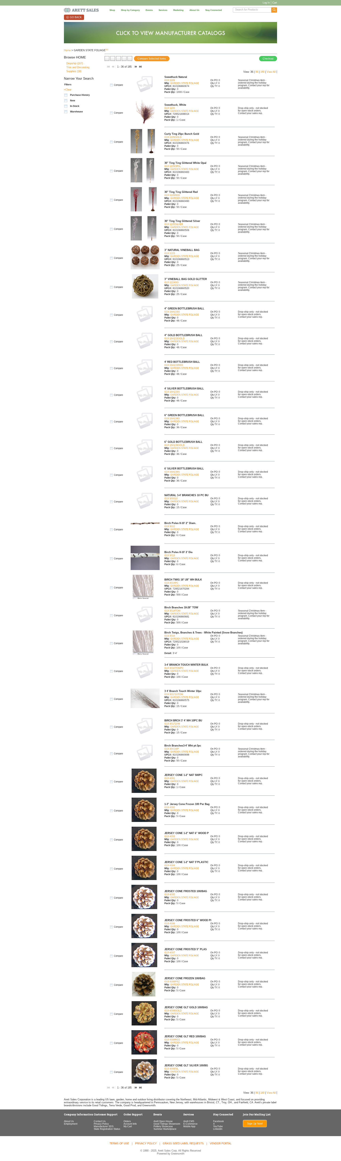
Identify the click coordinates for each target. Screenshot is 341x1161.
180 (262, 71)
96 (256, 71)
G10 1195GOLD (173, 137)
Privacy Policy (101, 1123)
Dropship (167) (74, 63)
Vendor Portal (220, 1143)
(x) (107, 49)
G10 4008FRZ (172, 981)
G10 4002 (169, 807)
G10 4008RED (172, 1039)
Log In (266, 2)
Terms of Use (119, 1143)
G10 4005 (169, 894)
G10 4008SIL (171, 1068)
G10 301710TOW (173, 694)
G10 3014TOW (172, 610)
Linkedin (217, 1129)
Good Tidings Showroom (167, 1123)
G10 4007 (169, 952)
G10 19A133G (172, 311)
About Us (69, 1121)
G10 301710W (172, 723)
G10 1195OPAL (172, 166)
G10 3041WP (171, 748)
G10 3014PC (171, 582)
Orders (127, 1121)
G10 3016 (169, 635)
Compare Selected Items (152, 58)
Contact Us (100, 1121)
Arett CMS (188, 1121)
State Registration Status (107, 1129)
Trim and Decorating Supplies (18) (77, 69)
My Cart (128, 1126)
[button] (274, 10)
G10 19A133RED (173, 365)
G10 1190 (169, 108)
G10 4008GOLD (173, 1010)
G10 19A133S (172, 391)
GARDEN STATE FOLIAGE (184, 83)
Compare (118, 85)
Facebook (218, 1121)
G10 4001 (169, 778)
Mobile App (189, 1126)
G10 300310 (171, 498)
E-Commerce (190, 1123)
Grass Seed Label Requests (183, 1143)
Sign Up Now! (255, 1123)
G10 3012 (169, 526)
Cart (274, 2)
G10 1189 (169, 80)
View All (271, 71)
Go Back (76, 17)
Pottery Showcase (163, 1126)
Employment (70, 1123)
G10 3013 (169, 555)
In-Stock (74, 106)
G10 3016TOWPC (174, 668)
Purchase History (80, 95)
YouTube (218, 1126)
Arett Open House (163, 1121)
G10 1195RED (172, 195)
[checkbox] (65, 95)
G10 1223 (169, 253)
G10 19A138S (172, 471)
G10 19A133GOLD (174, 338)
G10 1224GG (171, 282)
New (72, 100)
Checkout (268, 58)
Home (67, 50)
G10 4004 (169, 865)
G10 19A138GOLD (174, 445)
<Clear (67, 89)
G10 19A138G (172, 418)
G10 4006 (169, 923)
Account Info (130, 1123)
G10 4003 (169, 836)
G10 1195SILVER (173, 224)
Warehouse (76, 111)
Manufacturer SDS (103, 1126)
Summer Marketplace (165, 1129)
